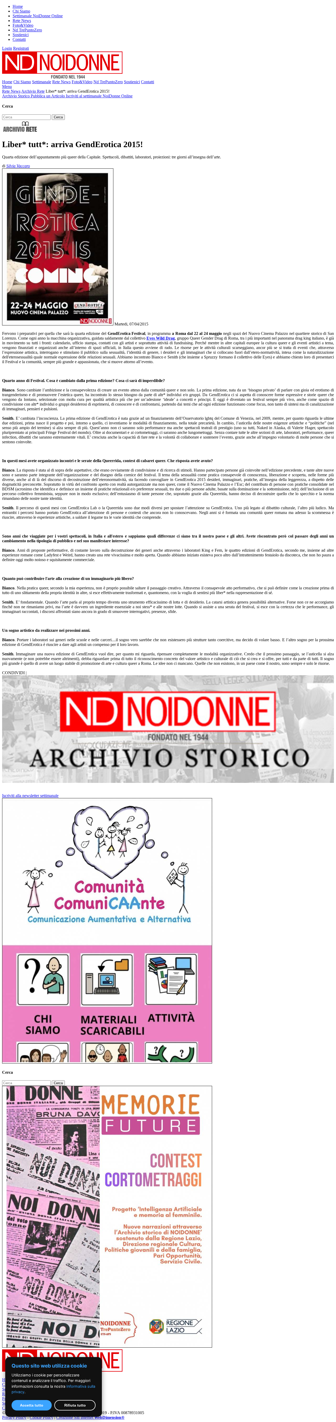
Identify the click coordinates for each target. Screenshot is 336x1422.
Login (7, 48)
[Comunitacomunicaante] (107, 1062)
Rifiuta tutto (75, 1405)
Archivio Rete (33, 91)
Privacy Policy (14, 1417)
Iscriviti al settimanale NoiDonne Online (99, 96)
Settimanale (41, 82)
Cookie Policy (41, 1417)
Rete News (22, 20)
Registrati (21, 48)
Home (18, 6)
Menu (7, 86)
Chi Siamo (21, 11)
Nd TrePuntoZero (27, 30)
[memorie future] (107, 1346)
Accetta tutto (31, 1405)
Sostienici (21, 34)
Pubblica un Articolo (48, 96)
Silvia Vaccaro (18, 166)
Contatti (19, 39)
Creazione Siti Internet (90, 1417)
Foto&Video (23, 25)
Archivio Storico (16, 96)
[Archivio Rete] (20, 131)
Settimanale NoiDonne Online (38, 16)
